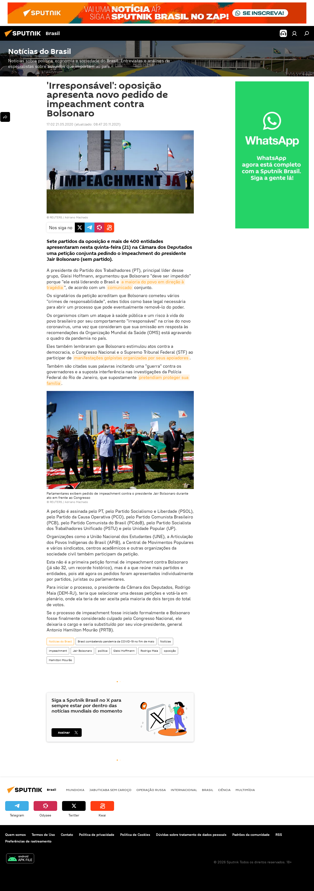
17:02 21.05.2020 (60, 124)
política (102, 651)
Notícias (165, 641)
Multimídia (245, 790)
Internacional (184, 790)
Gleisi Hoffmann (124, 651)
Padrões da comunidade (251, 834)
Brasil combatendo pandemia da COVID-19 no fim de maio (116, 641)
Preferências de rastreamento (28, 841)
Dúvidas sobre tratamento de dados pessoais (191, 834)
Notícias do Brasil (60, 641)
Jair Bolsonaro (82, 651)
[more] (5, 117)
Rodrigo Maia (149, 651)
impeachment (58, 651)
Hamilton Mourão (60, 660)
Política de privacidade (96, 834)
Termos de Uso (43, 834)
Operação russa (151, 790)
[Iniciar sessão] (294, 33)
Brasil (207, 790)
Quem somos (15, 834)
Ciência (224, 790)
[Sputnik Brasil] (24, 37)
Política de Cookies (135, 834)
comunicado (120, 287)
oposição (170, 651)
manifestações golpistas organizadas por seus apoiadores (131, 358)
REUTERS (56, 217)
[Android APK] (20, 859)
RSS (278, 834)
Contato (67, 834)
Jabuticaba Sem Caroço (110, 790)
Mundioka (75, 790)
